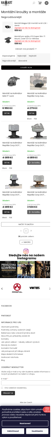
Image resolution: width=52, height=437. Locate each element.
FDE (35, 119)
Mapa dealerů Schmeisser (12, 354)
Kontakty (5, 339)
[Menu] (46, 3)
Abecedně (22, 61)
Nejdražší (32, 56)
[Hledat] (33, 3)
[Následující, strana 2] (26, 231)
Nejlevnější (22, 56)
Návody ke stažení (9, 345)
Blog (3, 360)
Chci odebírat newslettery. (15, 388)
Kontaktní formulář (9, 348)
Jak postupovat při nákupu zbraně (15, 351)
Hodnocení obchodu (10, 357)
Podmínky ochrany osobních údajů (16, 330)
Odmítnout (13, 431)
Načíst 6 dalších (26, 224)
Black (29, 119)
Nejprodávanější (9, 61)
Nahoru (27, 242)
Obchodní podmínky (10, 327)
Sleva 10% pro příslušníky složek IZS (15, 336)
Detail (7, 113)
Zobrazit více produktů (24, 49)
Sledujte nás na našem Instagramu (27, 257)
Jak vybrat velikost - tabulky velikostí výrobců (20, 342)
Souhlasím (37, 431)
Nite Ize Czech (26, 402)
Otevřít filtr (26, 67)
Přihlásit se (8, 393)
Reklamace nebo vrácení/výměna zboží (18, 333)
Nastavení (25, 423)
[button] (49, 288)
